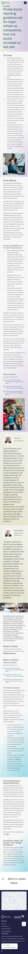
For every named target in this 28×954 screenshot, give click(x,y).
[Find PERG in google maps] (14, 900)
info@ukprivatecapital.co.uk (17, 941)
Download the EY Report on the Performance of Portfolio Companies (15, 387)
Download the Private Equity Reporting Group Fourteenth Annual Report (15, 381)
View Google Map (6, 931)
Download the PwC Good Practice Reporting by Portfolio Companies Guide (14, 393)
